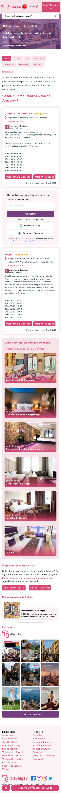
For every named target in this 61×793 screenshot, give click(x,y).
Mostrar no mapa (15, 121)
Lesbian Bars (37, 64)
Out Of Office (9, 742)
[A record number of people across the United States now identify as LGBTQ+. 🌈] (11, 651)
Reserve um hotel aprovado (35, 788)
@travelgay (16, 634)
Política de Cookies (12, 756)
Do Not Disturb (10, 762)
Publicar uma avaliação (18, 177)
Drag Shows (23, 64)
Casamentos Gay (11, 745)
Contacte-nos (9, 739)
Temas (5, 769)
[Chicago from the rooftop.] (30, 674)
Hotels (6, 58)
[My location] (6, 788)
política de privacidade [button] (39, 241)
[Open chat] (37, 7)
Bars (27, 58)
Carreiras (37, 752)
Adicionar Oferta (41, 749)
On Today (17, 58)
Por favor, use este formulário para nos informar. (27, 578)
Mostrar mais (7, 71)
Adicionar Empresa (42, 742)
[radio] (35, 114)
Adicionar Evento (41, 745)
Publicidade (38, 739)
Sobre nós (7, 735)
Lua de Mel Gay (10, 749)
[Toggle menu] (3, 7)
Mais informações (44, 177)
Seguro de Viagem (12, 766)
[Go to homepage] (13, 6)
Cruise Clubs (9, 64)
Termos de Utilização (13, 752)
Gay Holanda (14, 26)
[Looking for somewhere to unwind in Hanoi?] (50, 698)
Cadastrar (30, 214)
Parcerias (37, 735)
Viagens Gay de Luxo (13, 759)
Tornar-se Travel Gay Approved (43, 757)
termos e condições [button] (21, 241)
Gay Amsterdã (30, 26)
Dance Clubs (39, 58)
